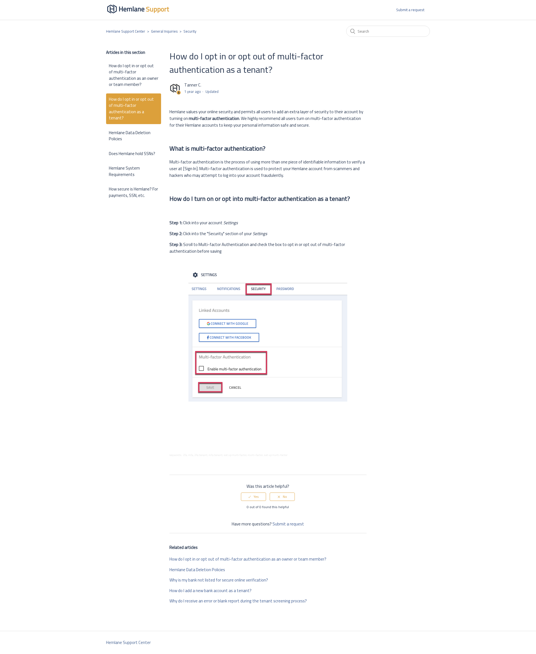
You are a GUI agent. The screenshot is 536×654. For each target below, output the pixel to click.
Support (157, 9)
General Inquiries (164, 31)
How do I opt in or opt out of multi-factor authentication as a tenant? (131, 108)
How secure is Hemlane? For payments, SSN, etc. (133, 192)
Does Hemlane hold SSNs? (132, 153)
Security (189, 31)
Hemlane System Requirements (124, 171)
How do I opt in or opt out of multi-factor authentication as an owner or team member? (133, 75)
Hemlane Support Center (125, 31)
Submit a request (410, 10)
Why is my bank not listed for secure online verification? (218, 580)
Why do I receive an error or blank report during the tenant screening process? (238, 601)
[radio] (253, 497)
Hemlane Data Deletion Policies (129, 136)
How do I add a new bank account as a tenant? (210, 591)
